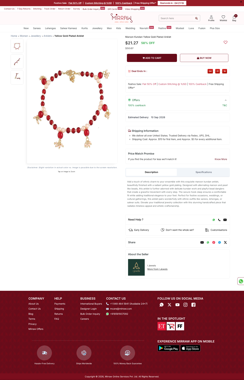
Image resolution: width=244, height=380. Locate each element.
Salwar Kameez (68, 28)
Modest (180, 28)
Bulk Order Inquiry (93, 8)
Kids (118, 28)
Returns (58, 313)
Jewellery (97, 28)
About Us (33, 303)
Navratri (146, 28)
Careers (84, 318)
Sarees (37, 28)
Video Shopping (134, 8)
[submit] (196, 18)
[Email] (225, 219)
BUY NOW (205, 57)
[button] (17, 46)
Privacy (32, 324)
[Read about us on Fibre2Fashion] (180, 326)
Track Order (50, 8)
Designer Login (88, 308)
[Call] (219, 219)
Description (151, 172)
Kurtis (84, 28)
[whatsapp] (208, 242)
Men (109, 28)
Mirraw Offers (35, 328)
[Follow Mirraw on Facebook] (193, 305)
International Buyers (91, 303)
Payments (59, 303)
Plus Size (215, 28)
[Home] (121, 17)
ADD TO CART (153, 57)
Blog (30, 313)
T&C (224, 105)
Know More (221, 159)
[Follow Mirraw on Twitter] (169, 305)
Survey (76, 8)
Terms (31, 318)
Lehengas (50, 28)
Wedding (130, 28)
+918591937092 (119, 313)
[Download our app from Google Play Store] (168, 347)
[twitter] (225, 242)
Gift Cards (115, 8)
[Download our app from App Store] (190, 347)
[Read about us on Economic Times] (162, 326)
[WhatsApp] (213, 219)
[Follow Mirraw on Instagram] (185, 305)
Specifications (204, 172)
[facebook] (219, 242)
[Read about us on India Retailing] (171, 326)
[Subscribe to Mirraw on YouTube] (177, 305)
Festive (164, 28)
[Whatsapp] (161, 305)
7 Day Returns (23, 8)
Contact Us (9, 8)
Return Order (64, 8)
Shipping (59, 308)
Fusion (201, 28)
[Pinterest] (213, 242)
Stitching (37, 8)
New (26, 28)
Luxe (191, 28)
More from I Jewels (157, 269)
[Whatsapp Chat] (240, 281)
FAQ (56, 318)
